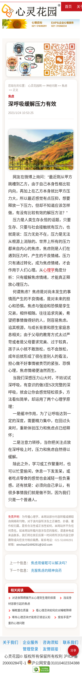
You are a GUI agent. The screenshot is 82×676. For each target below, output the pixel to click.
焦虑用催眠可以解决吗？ (50, 563)
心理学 (49, 270)
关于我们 (10, 642)
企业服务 (30, 642)
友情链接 (50, 649)
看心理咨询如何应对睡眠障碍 (54, 610)
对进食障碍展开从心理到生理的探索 (34, 598)
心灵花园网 (31, 10)
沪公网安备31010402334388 (55, 663)
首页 (68, 6)
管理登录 (30, 649)
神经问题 (51, 85)
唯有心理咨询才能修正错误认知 (31, 617)
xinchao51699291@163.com (34, 544)
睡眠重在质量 (20, 610)
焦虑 (64, 85)
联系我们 (70, 642)
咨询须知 (50, 642)
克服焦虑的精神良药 (46, 570)
